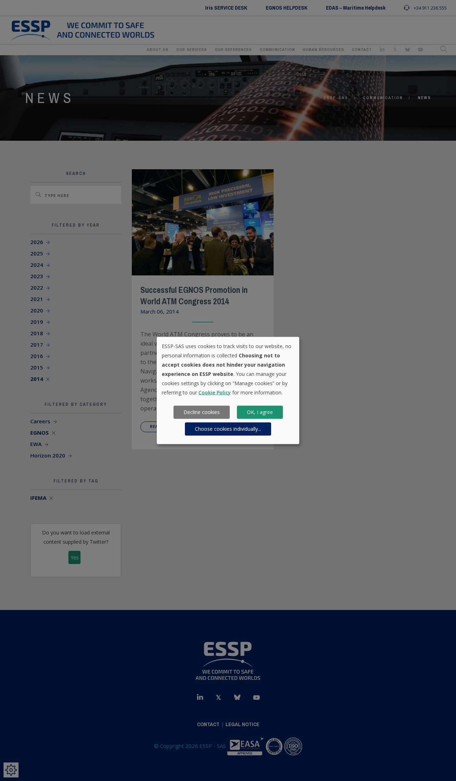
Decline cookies (201, 412)
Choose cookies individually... (228, 428)
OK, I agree (260, 412)
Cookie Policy (214, 392)
